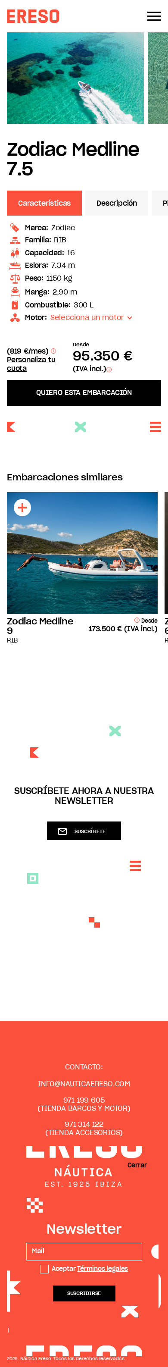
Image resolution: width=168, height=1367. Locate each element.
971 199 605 (84, 1100)
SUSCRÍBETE (90, 831)
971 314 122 (84, 1124)
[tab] (46, 203)
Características (44, 203)
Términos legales (102, 1269)
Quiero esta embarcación (84, 392)
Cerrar (137, 1166)
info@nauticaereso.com (84, 1084)
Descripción (116, 203)
